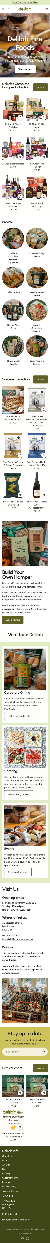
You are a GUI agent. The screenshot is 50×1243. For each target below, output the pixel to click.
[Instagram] (27, 1238)
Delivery (6, 1173)
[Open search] (9, 9)
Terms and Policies (25, 1233)
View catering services (18, 794)
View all (40, 87)
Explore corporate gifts (19, 716)
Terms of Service (10, 1190)
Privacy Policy (9, 1186)
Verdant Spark (38, 1229)
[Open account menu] (41, 9)
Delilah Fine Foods (19, 1229)
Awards (6, 1164)
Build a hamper (13, 619)
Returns (6, 1182)
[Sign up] (44, 1052)
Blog (4, 1169)
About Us (7, 1160)
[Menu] (3, 9)
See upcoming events (18, 872)
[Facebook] (22, 1238)
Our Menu (7, 1156)
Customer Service (10, 1177)
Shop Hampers (25, 69)
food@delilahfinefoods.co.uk (17, 939)
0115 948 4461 (10, 935)
